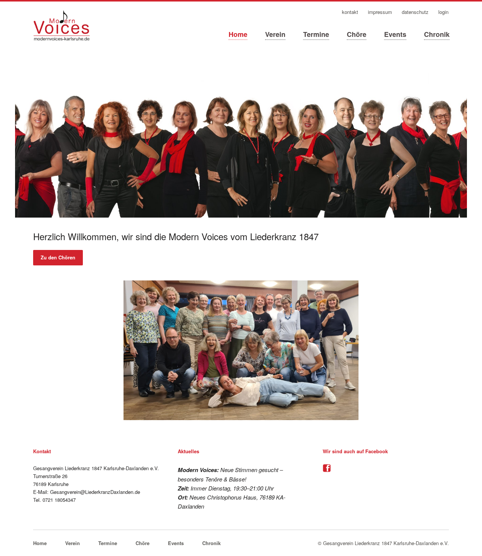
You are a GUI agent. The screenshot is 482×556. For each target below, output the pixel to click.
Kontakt (350, 12)
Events (395, 34)
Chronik (437, 34)
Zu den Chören (58, 257)
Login (443, 12)
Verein (275, 34)
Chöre (356, 34)
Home (238, 34)
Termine (316, 34)
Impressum (380, 12)
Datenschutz (415, 12)
